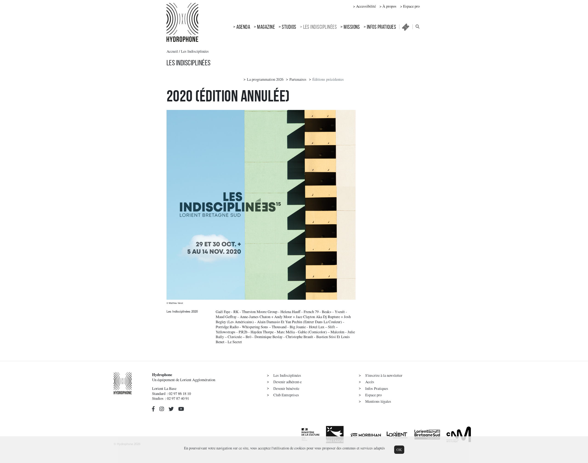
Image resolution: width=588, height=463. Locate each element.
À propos (389, 6)
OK (399, 449)
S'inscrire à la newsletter (383, 375)
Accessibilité (366, 6)
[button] (153, 408)
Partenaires (297, 79)
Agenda (243, 27)
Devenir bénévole (286, 388)
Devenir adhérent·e (287, 381)
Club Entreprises (286, 394)
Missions (352, 27)
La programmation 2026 (265, 79)
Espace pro (411, 6)
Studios (289, 27)
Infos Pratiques (381, 27)
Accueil (172, 51)
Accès (369, 381)
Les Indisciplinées (320, 27)
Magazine (266, 27)
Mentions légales (378, 401)
